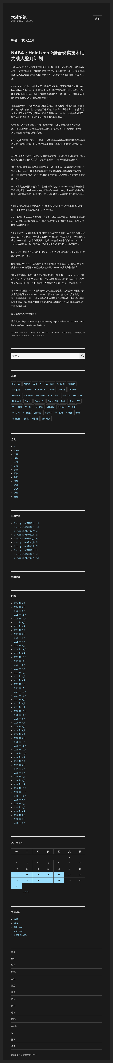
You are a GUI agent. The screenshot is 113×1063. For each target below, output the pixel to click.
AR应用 (61, 383)
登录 (16, 923)
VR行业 (48, 412)
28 (59, 880)
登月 (18, 335)
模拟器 (35, 418)
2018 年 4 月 (19, 818)
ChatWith (27, 389)
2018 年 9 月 (19, 799)
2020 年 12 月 (20, 711)
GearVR (16, 395)
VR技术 (16, 412)
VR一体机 (17, 406)
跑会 (16, 496)
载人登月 (25, 335)
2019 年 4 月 (19, 772)
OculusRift (53, 401)
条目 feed (18, 927)
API (35, 383)
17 (16, 874)
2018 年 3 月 (19, 822)
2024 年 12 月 (20, 649)
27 (48, 880)
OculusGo (39, 401)
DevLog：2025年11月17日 (26, 557)
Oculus (28, 401)
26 (38, 880)
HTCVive (40, 395)
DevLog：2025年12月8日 (26, 534)
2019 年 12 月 (20, 745)
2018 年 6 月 (19, 811)
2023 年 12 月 (20, 657)
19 (38, 874)
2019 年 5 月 (19, 768)
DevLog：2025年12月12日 (26, 523)
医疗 (16, 457)
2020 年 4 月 (19, 734)
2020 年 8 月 (19, 718)
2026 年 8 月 (19, 603)
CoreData (40, 389)
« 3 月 (26, 891)
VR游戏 (27, 412)
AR (38, 332)
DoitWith (73, 389)
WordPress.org (20, 934)
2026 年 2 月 (19, 610)
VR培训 (61, 406)
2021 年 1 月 (19, 707)
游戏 (16, 481)
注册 (16, 919)
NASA (57, 332)
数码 (16, 477)
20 (48, 874)
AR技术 (71, 383)
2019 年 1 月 (19, 784)
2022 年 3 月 (19, 680)
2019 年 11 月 (20, 749)
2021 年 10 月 (20, 695)
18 (27, 874)
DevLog (61, 389)
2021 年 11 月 (20, 691)
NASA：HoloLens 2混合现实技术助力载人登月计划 (48, 55)
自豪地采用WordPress (29, 1055)
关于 (13, 1046)
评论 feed (18, 930)
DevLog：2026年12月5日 (26, 538)
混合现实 (78, 332)
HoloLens (45, 332)
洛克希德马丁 (67, 332)
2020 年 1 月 (19, 741)
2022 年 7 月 (19, 676)
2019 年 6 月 (19, 765)
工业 (27, 332)
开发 (26, 418)
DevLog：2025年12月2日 (26, 550)
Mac (57, 395)
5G (13, 383)
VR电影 (37, 412)
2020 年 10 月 (20, 714)
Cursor (51, 389)
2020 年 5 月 (19, 730)
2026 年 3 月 (19, 607)
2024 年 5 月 (19, 653)
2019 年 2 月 (19, 780)
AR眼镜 (16, 389)
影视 (16, 469)
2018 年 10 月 (20, 795)
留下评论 (40, 335)
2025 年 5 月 (19, 634)
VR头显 (72, 406)
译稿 (33, 332)
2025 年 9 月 (19, 622)
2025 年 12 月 (20, 614)
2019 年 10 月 (20, 753)
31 (16, 886)
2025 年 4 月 (19, 637)
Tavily (64, 401)
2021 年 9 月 (19, 699)
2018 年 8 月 (19, 803)
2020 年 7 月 (19, 722)
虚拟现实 (46, 418)
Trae (72, 401)
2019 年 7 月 (19, 761)
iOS (50, 395)
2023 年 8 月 (19, 664)
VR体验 (29, 406)
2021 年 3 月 (19, 703)
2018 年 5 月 (19, 815)
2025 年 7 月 (19, 630)
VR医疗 (50, 406)
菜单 (97, 18)
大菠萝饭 (19, 17)
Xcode (69, 412)
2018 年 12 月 (20, 788)
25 (27, 880)
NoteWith (16, 401)
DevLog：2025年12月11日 (26, 526)
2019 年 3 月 (19, 776)
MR (52, 332)
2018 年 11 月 (20, 792)
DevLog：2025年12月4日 (26, 542)
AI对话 (27, 383)
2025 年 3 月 (19, 641)
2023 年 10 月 (20, 660)
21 (59, 874)
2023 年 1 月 (19, 672)
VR (78, 401)
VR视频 (59, 412)
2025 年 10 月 (20, 618)
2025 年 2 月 (19, 645)
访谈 (16, 488)
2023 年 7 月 (19, 668)
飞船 (32, 335)
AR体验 (50, 383)
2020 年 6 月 (19, 726)
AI (19, 383)
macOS (66, 395)
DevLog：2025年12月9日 (26, 530)
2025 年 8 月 (19, 626)
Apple (16, 450)
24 (16, 880)
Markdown (78, 395)
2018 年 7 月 (19, 807)
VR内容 (40, 406)
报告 (16, 473)
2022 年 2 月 (19, 684)
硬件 (16, 484)
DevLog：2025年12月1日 (26, 553)
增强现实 (16, 418)
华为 (78, 412)
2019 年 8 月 (19, 757)
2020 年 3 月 (19, 738)
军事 (16, 454)
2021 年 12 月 (20, 687)
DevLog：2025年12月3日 (26, 546)
